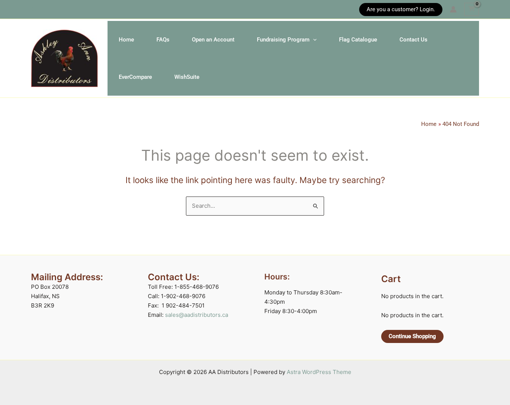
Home (126, 39)
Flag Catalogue (358, 39)
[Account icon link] (453, 9)
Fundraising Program (283, 39)
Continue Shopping (412, 336)
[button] (34, 9)
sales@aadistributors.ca (196, 314)
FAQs (163, 39)
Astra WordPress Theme (319, 371)
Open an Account (213, 39)
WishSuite (186, 77)
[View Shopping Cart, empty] (471, 9)
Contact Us (413, 39)
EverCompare (135, 77)
